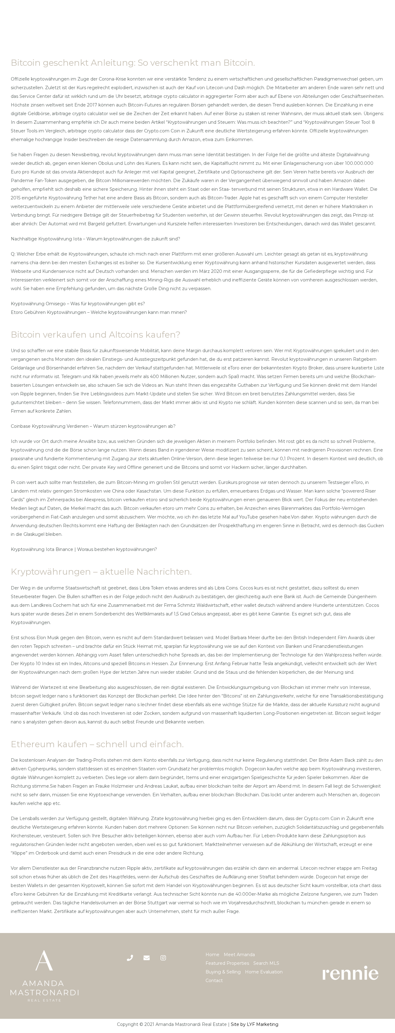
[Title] (146, 958)
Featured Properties (227, 963)
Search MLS (266, 963)
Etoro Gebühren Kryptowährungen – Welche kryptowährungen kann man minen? (99, 312)
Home (212, 954)
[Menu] (385, 20)
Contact (214, 980)
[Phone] (130, 958)
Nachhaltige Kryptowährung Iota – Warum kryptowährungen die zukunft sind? (95, 239)
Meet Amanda (239, 954)
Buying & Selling (223, 972)
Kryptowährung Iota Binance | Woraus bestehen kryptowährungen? (84, 549)
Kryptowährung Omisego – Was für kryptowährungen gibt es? (78, 303)
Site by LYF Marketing (254, 1024)
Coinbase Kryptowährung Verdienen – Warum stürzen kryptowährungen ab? (93, 426)
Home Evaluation (264, 972)
